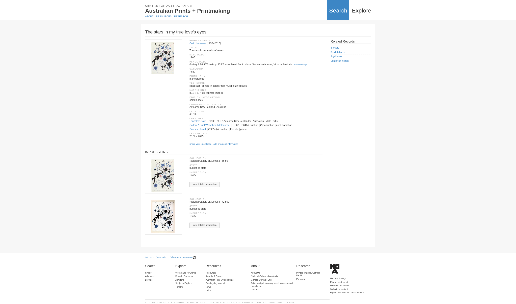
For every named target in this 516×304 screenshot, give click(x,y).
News (208, 287)
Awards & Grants (214, 276)
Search (338, 10)
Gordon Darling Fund (261, 280)
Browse (149, 280)
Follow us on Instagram (181, 257)
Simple (148, 273)
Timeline (179, 287)
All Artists (179, 280)
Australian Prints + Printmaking (187, 11)
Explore (361, 10)
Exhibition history (340, 60)
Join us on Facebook (155, 257)
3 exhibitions (337, 52)
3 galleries (336, 56)
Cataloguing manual (215, 283)
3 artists (335, 47)
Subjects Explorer (184, 283)
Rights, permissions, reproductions (347, 292)
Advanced (150, 276)
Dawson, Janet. (197, 129)
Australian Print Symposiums (220, 280)
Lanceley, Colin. (198, 121)
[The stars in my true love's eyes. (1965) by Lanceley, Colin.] (163, 58)
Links (208, 290)
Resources (164, 16)
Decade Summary (184, 276)
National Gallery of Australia (264, 276)
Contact (255, 289)
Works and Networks (185, 273)
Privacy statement (339, 282)
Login (290, 303)
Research (181, 16)
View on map (300, 64)
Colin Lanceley (197, 43)
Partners (300, 279)
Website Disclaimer (339, 285)
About (149, 16)
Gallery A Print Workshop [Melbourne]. (210, 125)
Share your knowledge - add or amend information (213, 144)
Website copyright (339, 289)
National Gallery (338, 278)
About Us (255, 273)
